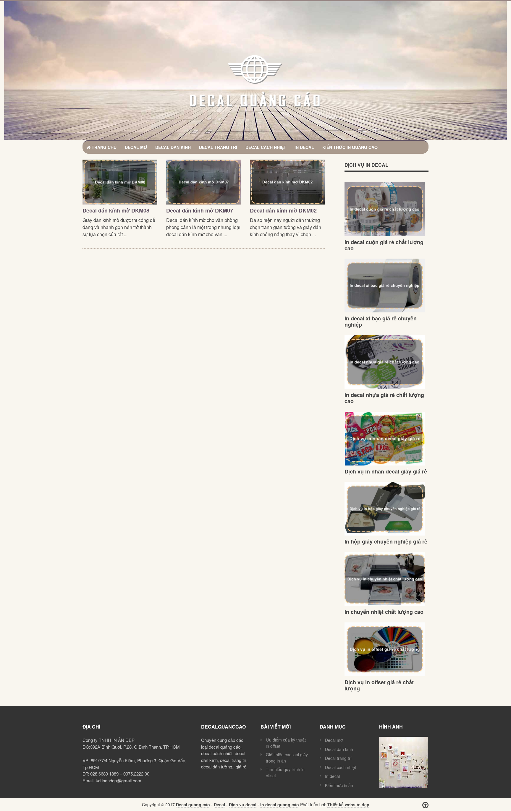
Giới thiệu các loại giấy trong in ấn (287, 758)
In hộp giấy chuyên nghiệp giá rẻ (386, 541)
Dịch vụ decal (242, 804)
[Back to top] (425, 805)
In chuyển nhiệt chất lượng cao (384, 612)
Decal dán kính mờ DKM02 (283, 210)
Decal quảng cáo (193, 804)
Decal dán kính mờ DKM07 (199, 210)
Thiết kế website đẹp (348, 804)
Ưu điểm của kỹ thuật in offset (286, 743)
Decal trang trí (218, 147)
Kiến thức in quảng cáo (350, 147)
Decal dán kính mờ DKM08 (116, 210)
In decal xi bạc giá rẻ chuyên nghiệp (381, 321)
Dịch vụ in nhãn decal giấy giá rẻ (386, 471)
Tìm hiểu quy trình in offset (285, 772)
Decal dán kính (173, 147)
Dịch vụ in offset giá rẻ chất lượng (379, 685)
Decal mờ (136, 147)
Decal (219, 804)
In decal (304, 147)
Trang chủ (103, 147)
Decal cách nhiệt (265, 147)
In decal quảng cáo (279, 804)
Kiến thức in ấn (339, 785)
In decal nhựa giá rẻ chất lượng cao (384, 398)
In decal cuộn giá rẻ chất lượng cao (384, 245)
